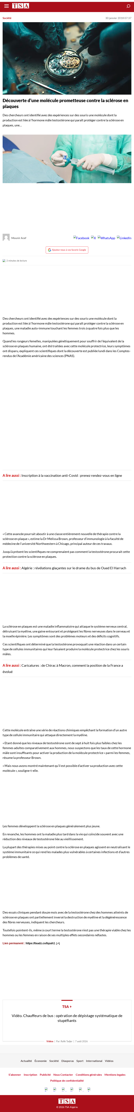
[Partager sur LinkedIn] (124, 237)
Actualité (26, 1060)
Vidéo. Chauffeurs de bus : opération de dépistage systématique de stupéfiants (67, 1018)
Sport (79, 1060)
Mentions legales (115, 1074)
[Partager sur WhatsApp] (106, 237)
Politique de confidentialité (67, 1080)
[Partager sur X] (93, 237)
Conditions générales (89, 1074)
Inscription (30, 1074)
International (94, 1060)
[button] (128, 6)
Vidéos (49, 1041)
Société (7, 18)
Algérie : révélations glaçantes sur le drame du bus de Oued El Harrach (73, 568)
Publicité (45, 1074)
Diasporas (67, 1060)
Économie (41, 1060)
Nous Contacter (63, 1074)
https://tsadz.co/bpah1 (40, 943)
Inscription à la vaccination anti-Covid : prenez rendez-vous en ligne (71, 475)
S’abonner (15, 1074)
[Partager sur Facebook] (81, 237)
